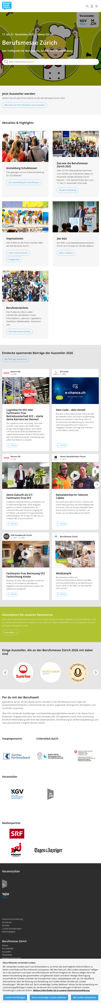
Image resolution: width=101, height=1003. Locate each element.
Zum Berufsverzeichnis (19, 331)
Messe (5, 945)
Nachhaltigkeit (8, 931)
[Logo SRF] (16, 833)
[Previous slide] (5, 672)
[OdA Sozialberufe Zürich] (77, 672)
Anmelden (9, 632)
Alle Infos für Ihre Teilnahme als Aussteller (24, 105)
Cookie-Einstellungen (12, 928)
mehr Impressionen (18, 252)
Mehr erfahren (66, 252)
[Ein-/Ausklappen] (96, 6)
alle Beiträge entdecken (15, 359)
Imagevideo (14, 259)
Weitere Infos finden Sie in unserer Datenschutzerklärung (61, 990)
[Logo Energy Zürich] (16, 849)
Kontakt (5, 925)
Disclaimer (7, 922)
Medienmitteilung (67, 190)
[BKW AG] (23, 672)
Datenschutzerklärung (12, 919)
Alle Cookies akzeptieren (84, 997)
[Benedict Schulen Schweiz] (50, 672)
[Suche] (87, 6)
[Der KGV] (5, 895)
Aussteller (6, 951)
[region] (50, 981)
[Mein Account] (92, 6)
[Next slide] (96, 672)
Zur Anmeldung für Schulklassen (23, 182)
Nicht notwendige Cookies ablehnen (49, 997)
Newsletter (7, 954)
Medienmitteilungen (11, 958)
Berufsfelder (8, 948)
